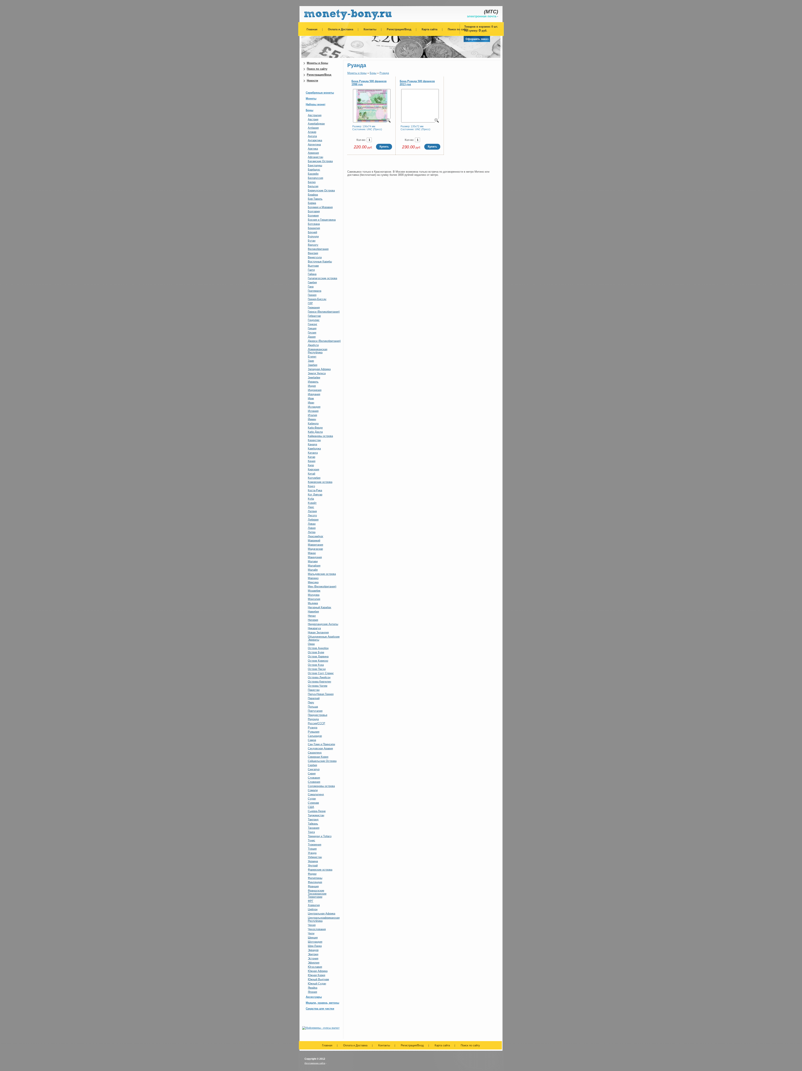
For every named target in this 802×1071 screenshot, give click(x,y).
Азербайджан (316, 123)
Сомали (313, 790)
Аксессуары (314, 996)
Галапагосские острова (322, 278)
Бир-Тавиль (315, 198)
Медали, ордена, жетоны (322, 1002)
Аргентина (314, 144)
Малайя (313, 569)
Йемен (312, 419)
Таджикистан (316, 815)
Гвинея (312, 295)
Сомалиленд (316, 794)
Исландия (314, 406)
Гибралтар (314, 315)
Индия (312, 385)
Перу (311, 702)
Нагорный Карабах (319, 607)
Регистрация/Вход (399, 29)
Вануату (313, 244)
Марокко (313, 578)
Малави (313, 561)
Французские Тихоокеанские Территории (317, 893)
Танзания (313, 827)
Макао (312, 553)
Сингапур (314, 769)
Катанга (313, 452)
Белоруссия (315, 178)
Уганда (312, 853)
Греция (312, 328)
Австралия (314, 115)
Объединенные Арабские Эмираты (324, 638)
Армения (313, 152)
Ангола (312, 136)
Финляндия (315, 882)
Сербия (312, 765)
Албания (313, 127)
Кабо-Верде (315, 427)
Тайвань (313, 823)
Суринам (313, 802)
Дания (312, 336)
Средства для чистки (320, 1008)
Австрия (313, 119)
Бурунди (313, 236)
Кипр (311, 465)
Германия (314, 307)
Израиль (313, 381)
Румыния (313, 731)
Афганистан (315, 157)
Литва (311, 532)
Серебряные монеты (320, 92)
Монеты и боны (317, 63)
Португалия (315, 710)
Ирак (311, 398)
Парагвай (314, 698)
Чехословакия (317, 929)
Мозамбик (314, 590)
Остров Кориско (318, 660)
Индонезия (314, 390)
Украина (313, 861)
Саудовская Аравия (320, 748)
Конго (311, 486)
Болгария (314, 211)
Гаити (311, 269)
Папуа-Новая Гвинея (321, 694)
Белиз (312, 182)
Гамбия (312, 282)
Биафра (313, 194)
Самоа (312, 740)
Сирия (312, 773)
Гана (310, 286)
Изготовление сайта (315, 1063)
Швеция (313, 937)
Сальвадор (315, 735)
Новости (312, 80)
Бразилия (314, 228)
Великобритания (318, 249)
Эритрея (313, 954)
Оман (311, 644)
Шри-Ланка (315, 945)
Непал (312, 615)
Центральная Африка (321, 913)
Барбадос (314, 169)
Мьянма (313, 603)
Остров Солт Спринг (321, 673)
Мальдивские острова (322, 574)
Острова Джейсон (319, 677)
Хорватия (314, 905)
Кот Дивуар (315, 494)
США (311, 807)
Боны (309, 110)
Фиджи (312, 873)
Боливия (313, 215)
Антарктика (315, 140)
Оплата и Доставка (340, 29)
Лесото (312, 515)
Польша (313, 706)
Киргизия (313, 469)
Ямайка (312, 987)
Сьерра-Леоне (317, 811)
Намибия (313, 611)
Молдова (313, 594)
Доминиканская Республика (317, 351)
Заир (311, 360)
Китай (311, 473)
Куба (311, 498)
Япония (312, 991)
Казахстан (314, 440)
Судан (312, 798)
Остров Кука (316, 664)
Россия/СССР (316, 723)
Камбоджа (314, 448)
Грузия (312, 332)
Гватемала (314, 290)
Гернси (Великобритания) (324, 311)
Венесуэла (315, 257)
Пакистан (314, 690)
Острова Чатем (317, 685)
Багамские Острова (320, 161)
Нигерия (313, 619)
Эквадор (313, 950)
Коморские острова (320, 482)
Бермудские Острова (321, 190)
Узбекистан (315, 857)
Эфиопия (313, 962)
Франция (313, 886)
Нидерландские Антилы (323, 624)
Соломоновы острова (321, 786)
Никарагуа (314, 628)
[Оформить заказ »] (477, 39)
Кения (311, 461)
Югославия (315, 966)
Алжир (312, 132)
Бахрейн (313, 173)
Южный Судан (317, 983)
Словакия (314, 777)
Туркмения (314, 844)
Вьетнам (313, 265)
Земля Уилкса (317, 373)
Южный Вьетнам (318, 979)
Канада (312, 444)
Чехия (312, 925)
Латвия (312, 511)
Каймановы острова (320, 436)
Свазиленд (315, 752)
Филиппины (315, 878)
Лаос (311, 507)
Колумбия (314, 477)
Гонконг (312, 324)
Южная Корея (316, 975)
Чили (311, 933)
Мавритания (315, 544)
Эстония (313, 958)
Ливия (312, 528)
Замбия (312, 365)
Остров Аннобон (318, 648)
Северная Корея (318, 756)
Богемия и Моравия (320, 207)
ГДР (310, 303)
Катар (311, 456)
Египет (312, 356)
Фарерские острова (320, 869)
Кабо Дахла (315, 431)
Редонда (313, 719)
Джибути (313, 345)
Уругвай (313, 865)
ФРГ (310, 901)
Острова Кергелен (319, 681)
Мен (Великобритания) (322, 586)
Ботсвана (314, 223)
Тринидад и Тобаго (319, 836)
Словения (314, 781)
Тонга (311, 832)
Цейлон (312, 909)
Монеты (311, 98)
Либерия (313, 519)
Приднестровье (317, 715)
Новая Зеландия (318, 632)
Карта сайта (429, 29)
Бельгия (313, 186)
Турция (312, 848)
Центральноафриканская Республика (324, 919)
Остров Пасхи (317, 669)
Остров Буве (316, 652)
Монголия (314, 599)
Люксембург (315, 536)
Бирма (312, 203)
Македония (315, 557)
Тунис (311, 840)
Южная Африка (317, 971)
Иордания (314, 394)
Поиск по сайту (458, 29)
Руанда (312, 727)
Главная (312, 29)
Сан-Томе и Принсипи (321, 744)
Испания (313, 411)
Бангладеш (315, 165)
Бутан (311, 240)
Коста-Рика (315, 490)
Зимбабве (314, 377)
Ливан (312, 523)
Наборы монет (315, 104)
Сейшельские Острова (322, 761)
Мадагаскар (315, 548)
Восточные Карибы (320, 261)
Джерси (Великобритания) (324, 341)
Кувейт (312, 502)
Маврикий (314, 540)
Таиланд (313, 819)
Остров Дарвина (318, 656)
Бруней (312, 232)
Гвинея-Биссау (317, 299)
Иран (311, 402)
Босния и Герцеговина (322, 219)
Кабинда (313, 423)
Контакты (370, 29)
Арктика (313, 148)
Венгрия (313, 253)
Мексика (313, 582)
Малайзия (314, 565)
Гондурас (314, 320)
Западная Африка (319, 369)
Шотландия (315, 941)
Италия (312, 415)
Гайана (312, 274)
